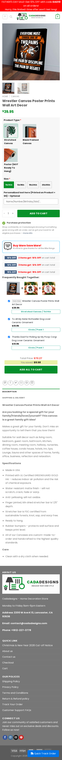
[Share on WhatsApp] (5, 382)
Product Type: (12, 120)
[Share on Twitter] (15, 382)
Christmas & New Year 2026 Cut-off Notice (27, 645)
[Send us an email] (15, 737)
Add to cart (38, 213)
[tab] (31, 392)
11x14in (8, 184)
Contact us (8, 657)
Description (9, 391)
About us (7, 651)
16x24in (33, 184)
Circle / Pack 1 (36, 329)
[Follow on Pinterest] (21, 737)
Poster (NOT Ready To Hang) (11, 168)
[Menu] (5, 16)
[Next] (54, 52)
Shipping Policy (11, 681)
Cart (5, 668)
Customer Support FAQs (16, 710)
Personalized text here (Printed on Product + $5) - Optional (29, 194)
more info (28, 233)
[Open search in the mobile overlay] (11, 16)
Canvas (15, 96)
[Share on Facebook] (10, 382)
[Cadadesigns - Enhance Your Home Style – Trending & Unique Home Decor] (31, 17)
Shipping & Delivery (13, 397)
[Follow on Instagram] (10, 737)
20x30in (46, 184)
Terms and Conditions (15, 693)
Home (5, 96)
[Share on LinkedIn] (32, 382)
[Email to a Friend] (21, 382)
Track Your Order (12, 704)
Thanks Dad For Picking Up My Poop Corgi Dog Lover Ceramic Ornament (34, 338)
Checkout (8, 662)
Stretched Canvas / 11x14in (36, 311)
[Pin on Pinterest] (26, 382)
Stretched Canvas (10, 141)
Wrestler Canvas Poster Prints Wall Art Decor (35, 302)
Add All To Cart (31, 369)
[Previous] (7, 52)
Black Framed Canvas (31, 141)
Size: (7, 178)
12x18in (20, 184)
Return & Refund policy (15, 698)
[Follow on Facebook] (5, 737)
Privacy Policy (10, 687)
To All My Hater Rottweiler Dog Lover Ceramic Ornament (31, 320)
